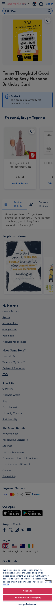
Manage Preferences (27, 604)
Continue (27, 591)
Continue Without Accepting (27, 597)
